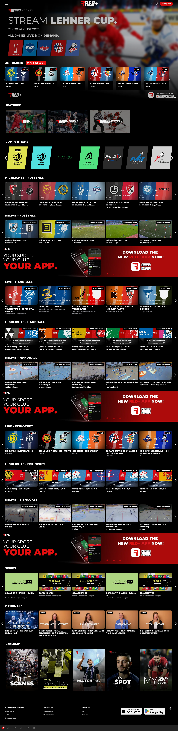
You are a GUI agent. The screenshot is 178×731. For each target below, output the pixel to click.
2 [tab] (175, 97)
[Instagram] (8, 728)
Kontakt (85, 715)
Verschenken (48, 715)
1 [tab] (172, 97)
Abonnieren (48, 711)
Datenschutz (10, 718)
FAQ (83, 711)
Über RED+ (9, 711)
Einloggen (166, 4)
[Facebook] (15, 728)
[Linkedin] (33, 728)
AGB (7, 715)
